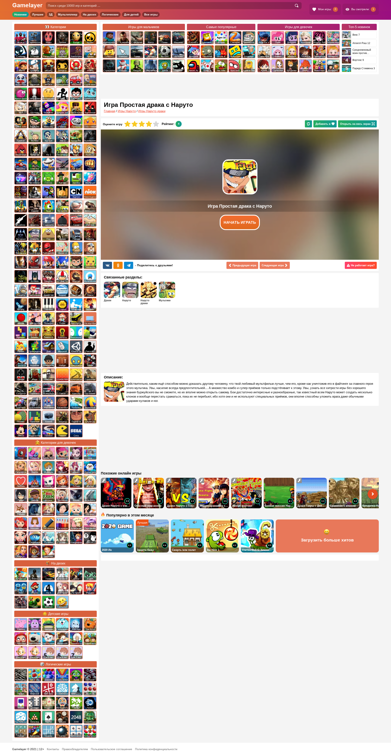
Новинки (20, 14)
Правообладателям (75, 749)
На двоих (89, 14)
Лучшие (37, 14)
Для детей (131, 14)
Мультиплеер (67, 14)
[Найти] (296, 5)
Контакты (53, 749)
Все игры (151, 14)
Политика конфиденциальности (156, 749)
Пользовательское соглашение (111, 749)
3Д (51, 14)
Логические (110, 14)
